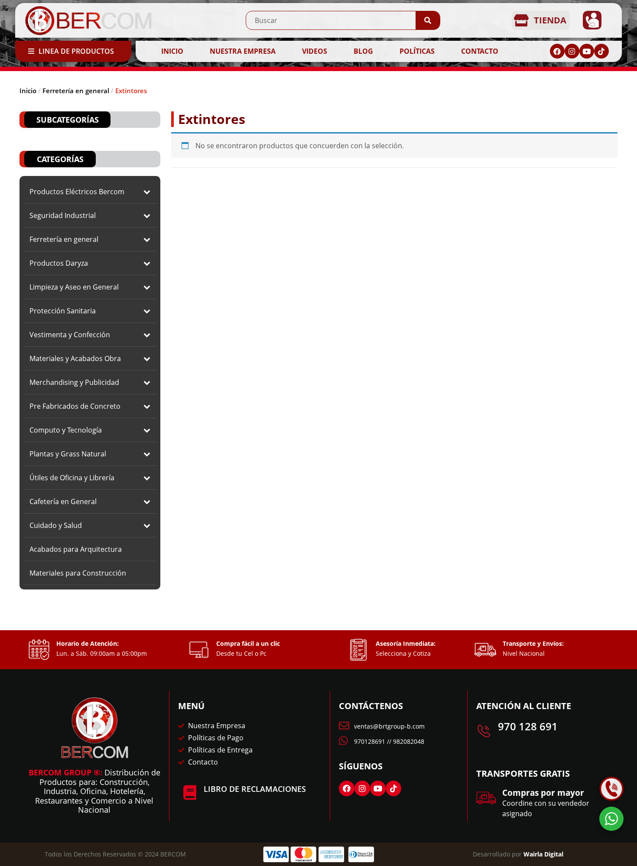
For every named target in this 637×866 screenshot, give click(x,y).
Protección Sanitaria (62, 311)
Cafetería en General (63, 501)
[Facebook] (557, 51)
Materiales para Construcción (77, 573)
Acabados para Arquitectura (75, 549)
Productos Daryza (58, 263)
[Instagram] (572, 51)
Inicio (172, 51)
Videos (314, 51)
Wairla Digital (543, 854)
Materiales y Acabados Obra (75, 358)
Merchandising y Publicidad (74, 382)
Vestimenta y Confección (69, 334)
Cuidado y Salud (55, 525)
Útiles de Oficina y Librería (71, 477)
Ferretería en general (75, 90)
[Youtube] (586, 51)
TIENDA (550, 20)
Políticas (417, 51)
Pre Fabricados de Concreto (74, 406)
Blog (363, 51)
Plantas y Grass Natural (67, 454)
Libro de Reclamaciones (255, 789)
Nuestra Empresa (243, 51)
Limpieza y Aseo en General (74, 287)
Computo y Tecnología (65, 430)
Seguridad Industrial (62, 215)
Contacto (479, 51)
